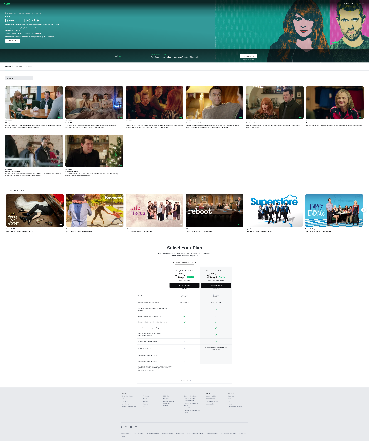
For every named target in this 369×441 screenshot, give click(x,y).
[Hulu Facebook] (123, 427)
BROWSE (124, 393)
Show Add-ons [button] (183, 380)
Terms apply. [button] (169, 366)
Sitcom (19, 33)
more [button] (57, 24)
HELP (208, 393)
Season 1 (10, 78)
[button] (9, 66)
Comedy (13, 33)
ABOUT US (231, 393)
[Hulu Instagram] (136, 427)
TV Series (26, 33)
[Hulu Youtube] (132, 427)
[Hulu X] (127, 427)
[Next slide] (363, 210)
